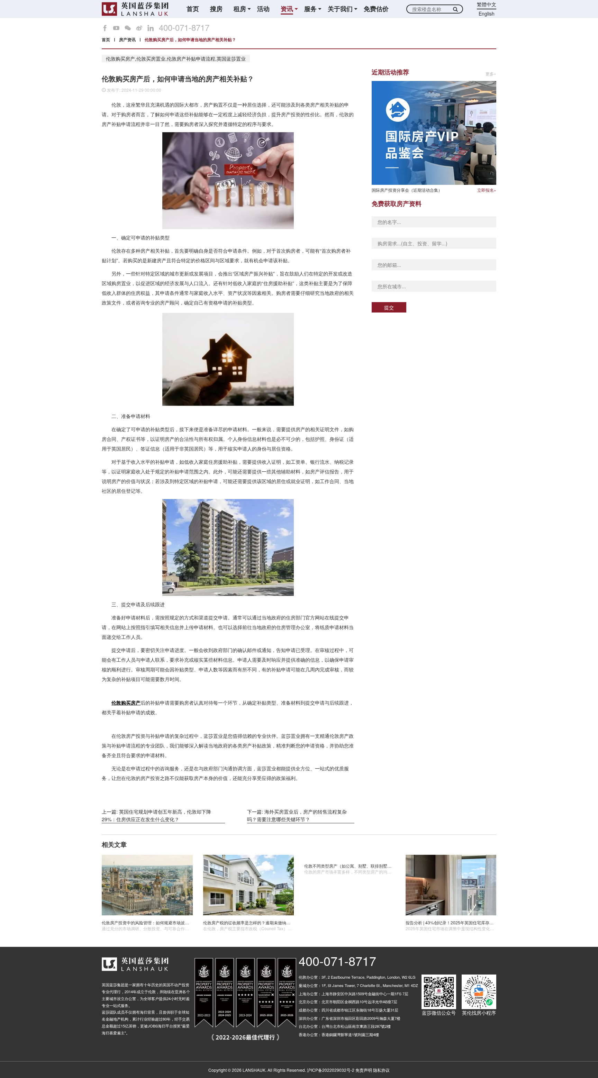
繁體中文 (486, 4)
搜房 (216, 8)
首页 (193, 8)
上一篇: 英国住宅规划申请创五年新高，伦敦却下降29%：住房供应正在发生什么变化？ (156, 815)
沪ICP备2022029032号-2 (330, 1070)
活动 (263, 8)
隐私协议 (381, 1070)
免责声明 (363, 1070)
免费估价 (376, 8)
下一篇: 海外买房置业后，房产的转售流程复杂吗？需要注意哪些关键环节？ (297, 815)
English (487, 13)
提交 (389, 307)
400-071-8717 (184, 27)
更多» (491, 74)
